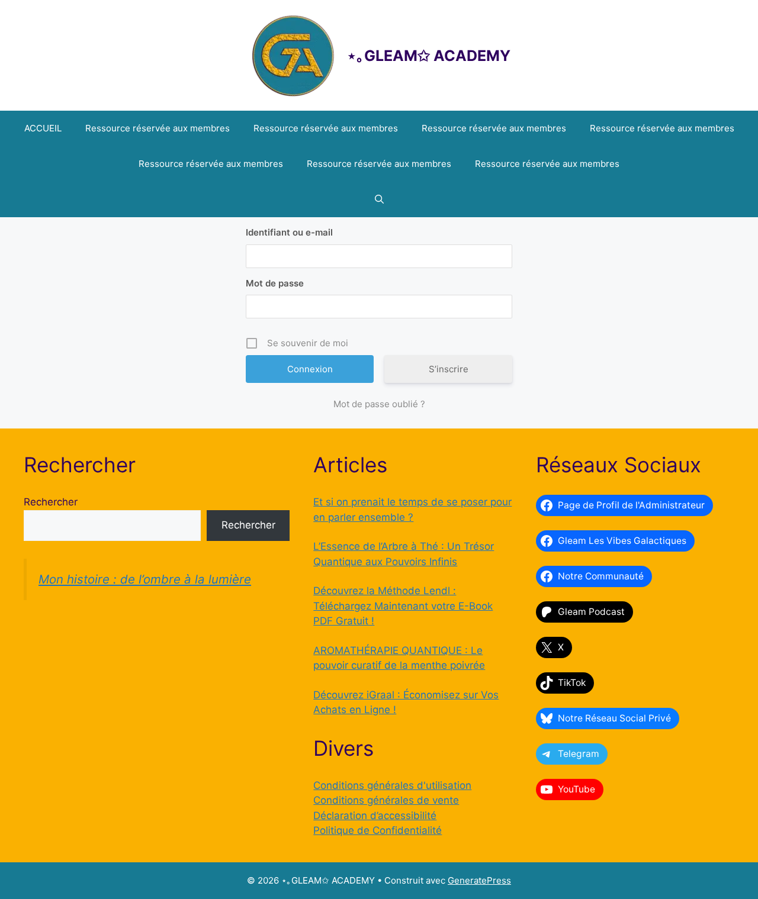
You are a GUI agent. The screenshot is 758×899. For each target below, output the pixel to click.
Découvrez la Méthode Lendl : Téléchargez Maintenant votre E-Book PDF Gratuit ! (403, 606)
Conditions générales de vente (386, 800)
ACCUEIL (43, 128)
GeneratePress (479, 880)
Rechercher (51, 502)
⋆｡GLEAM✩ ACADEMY (428, 56)
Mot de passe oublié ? (379, 404)
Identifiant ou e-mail (289, 232)
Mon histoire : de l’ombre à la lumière (144, 579)
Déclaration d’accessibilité (374, 815)
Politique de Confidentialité (377, 830)
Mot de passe (275, 283)
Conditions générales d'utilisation (392, 785)
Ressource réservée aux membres (157, 128)
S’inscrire (448, 369)
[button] (379, 199)
